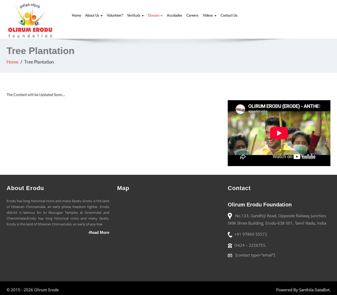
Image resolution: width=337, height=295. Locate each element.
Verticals (134, 15)
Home (76, 15)
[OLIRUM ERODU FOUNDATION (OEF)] (30, 20)
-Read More (98, 232)
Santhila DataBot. (314, 289)
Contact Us (229, 15)
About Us (92, 15)
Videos (208, 15)
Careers (192, 15)
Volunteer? (115, 15)
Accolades (174, 15)
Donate (154, 15)
